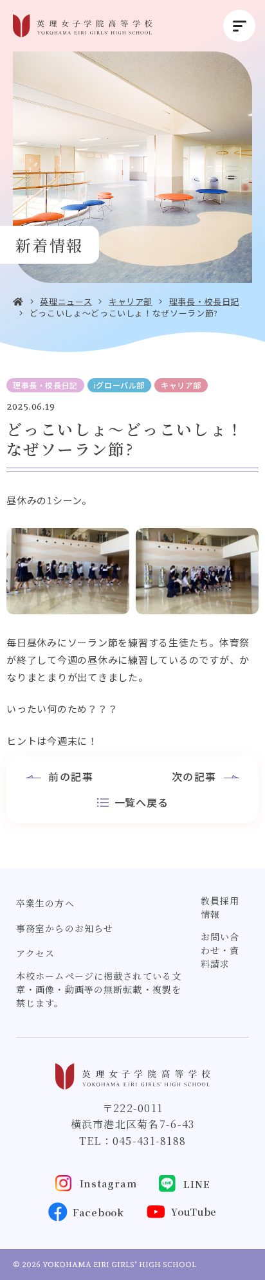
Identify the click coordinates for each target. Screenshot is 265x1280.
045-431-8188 (149, 1140)
